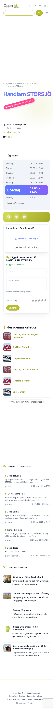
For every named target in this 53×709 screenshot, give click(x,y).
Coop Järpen (18, 392)
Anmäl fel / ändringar (15, 203)
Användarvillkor (39, 699)
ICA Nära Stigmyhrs (22, 347)
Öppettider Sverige (17, 696)
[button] (46, 6)
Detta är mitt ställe (28, 247)
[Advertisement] (26, 46)
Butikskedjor (27, 699)
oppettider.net (34, 693)
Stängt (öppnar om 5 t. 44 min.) (20, 103)
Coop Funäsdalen (21, 358)
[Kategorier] (40, 6)
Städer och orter (13, 699)
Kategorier (31, 696)
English (31, 703)
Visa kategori (26, 402)
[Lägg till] (29, 6)
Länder (40, 696)
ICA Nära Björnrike (21, 381)
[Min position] (47, 13)
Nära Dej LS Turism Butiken (25, 369)
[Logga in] (35, 6)
